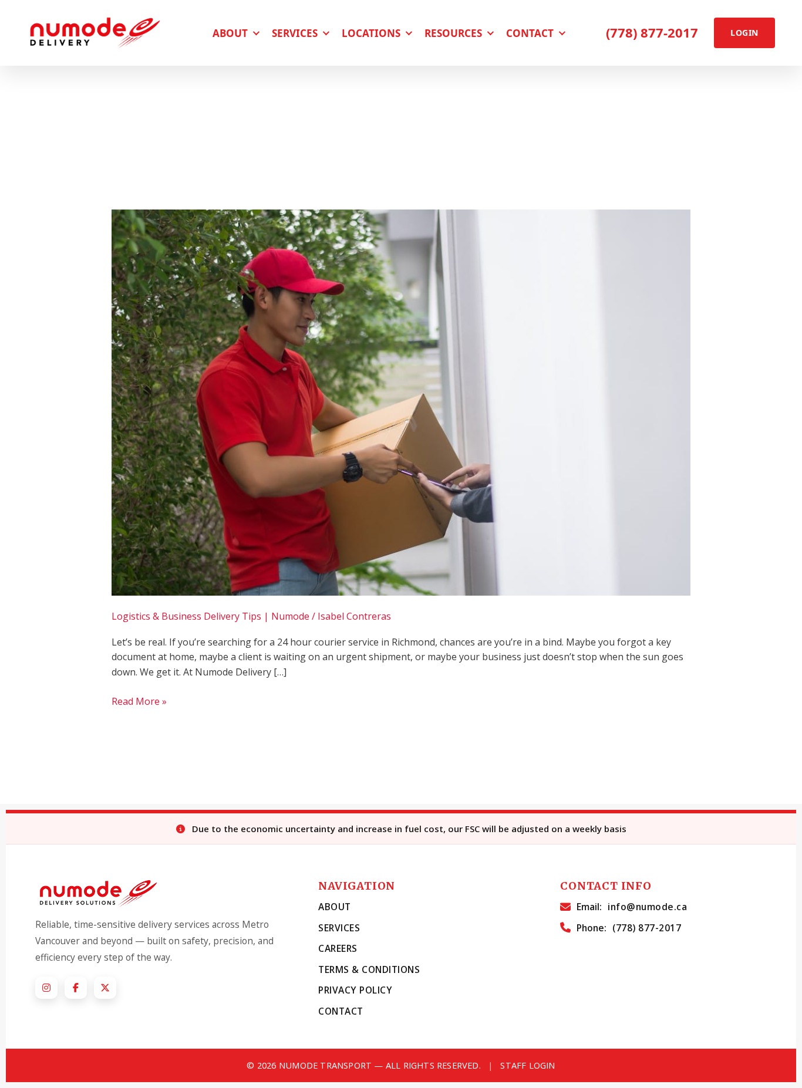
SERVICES (339, 927)
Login (744, 32)
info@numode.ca (647, 906)
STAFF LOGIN (527, 1065)
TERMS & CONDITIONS (369, 969)
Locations (371, 33)
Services (295, 33)
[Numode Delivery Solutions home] (99, 32)
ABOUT (334, 906)
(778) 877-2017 (652, 32)
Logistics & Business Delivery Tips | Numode (210, 616)
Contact (530, 33)
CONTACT (340, 1011)
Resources (453, 33)
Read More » (139, 701)
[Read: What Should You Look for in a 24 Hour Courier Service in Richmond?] (401, 402)
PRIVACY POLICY (355, 990)
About (230, 33)
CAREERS (338, 948)
